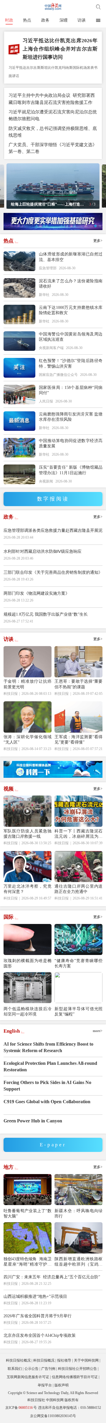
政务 (45, 20)
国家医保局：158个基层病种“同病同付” (71, 390)
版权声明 (61, 1385)
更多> (97, 240)
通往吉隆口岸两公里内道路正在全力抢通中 (78, 889)
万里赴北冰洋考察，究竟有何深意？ (28, 889)
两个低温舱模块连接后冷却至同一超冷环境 (28, 1011)
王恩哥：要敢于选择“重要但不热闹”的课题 (78, 684)
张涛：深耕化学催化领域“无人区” (28, 739)
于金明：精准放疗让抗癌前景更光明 (28, 684)
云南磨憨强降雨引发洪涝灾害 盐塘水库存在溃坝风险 (71, 417)
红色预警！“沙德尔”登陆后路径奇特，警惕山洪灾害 (71, 363)
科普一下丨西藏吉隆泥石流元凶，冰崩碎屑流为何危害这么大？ (78, 834)
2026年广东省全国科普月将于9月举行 (38, 1315)
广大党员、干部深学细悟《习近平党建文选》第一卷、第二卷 (53, 148)
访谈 (81, 20)
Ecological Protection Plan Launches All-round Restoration (50, 1066)
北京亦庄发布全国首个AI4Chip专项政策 (40, 1335)
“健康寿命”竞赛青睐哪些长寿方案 (78, 963)
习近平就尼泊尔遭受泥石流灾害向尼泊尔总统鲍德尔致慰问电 (53, 115)
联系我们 (15, 1369)
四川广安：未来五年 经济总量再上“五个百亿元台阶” (52, 1276)
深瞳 (63, 20)
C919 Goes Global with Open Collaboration (47, 1101)
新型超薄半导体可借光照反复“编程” (78, 1011)
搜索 (98, 6)
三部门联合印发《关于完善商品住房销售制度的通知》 (53, 572)
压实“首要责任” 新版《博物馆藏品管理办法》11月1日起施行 (71, 470)
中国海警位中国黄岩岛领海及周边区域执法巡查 (71, 337)
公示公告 (31, 1369)
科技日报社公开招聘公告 (77, 1369)
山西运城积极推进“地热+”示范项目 (35, 1296)
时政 (9, 20)
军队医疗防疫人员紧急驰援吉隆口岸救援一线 (28, 834)
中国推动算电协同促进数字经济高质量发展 (71, 443)
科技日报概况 (43, 1360)
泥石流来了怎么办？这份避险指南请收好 (71, 283)
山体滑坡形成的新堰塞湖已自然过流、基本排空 (71, 257)
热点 (27, 20)
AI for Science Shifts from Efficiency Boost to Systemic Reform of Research (48, 1047)
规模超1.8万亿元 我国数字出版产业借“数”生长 (46, 614)
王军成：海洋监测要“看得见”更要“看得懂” (78, 739)
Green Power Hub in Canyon (33, 1120)
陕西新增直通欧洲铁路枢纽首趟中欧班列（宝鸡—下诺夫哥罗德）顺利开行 (78, 1261)
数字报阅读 (53, 499)
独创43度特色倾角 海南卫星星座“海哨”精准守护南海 (28, 1261)
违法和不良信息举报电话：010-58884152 (69, 1408)
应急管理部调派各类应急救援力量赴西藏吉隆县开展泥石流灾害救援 (53, 533)
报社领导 (64, 1360)
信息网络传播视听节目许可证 (75, 1377)
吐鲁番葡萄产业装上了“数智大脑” (28, 1213)
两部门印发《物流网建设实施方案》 (36, 593)
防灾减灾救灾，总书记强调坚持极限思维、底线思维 (53, 132)
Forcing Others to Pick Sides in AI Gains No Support (47, 1085)
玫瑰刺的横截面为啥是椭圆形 (28, 963)
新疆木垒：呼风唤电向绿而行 (78, 1213)
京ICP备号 (21, 1408)
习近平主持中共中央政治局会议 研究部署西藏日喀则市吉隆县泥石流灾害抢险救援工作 (52, 99)
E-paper (53, 1144)
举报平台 (45, 1385)
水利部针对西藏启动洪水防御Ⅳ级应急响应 (43, 551)
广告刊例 (48, 1369)
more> (97, 1031)
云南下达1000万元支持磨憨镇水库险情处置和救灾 (71, 310)
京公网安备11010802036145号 (53, 1416)
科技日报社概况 (18, 1360)
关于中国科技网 (86, 1360)
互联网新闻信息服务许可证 (28, 1377)
